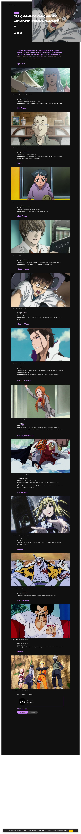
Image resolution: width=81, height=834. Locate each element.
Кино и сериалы (47, 5)
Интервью (62, 5)
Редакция (19, 26)
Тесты (35, 5)
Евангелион (24, 312)
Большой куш (24, 478)
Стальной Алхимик (26, 151)
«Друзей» (34, 427)
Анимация (40, 5)
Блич (22, 367)
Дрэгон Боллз (24, 643)
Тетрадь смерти (25, 259)
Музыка (57, 5)
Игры (53, 5)
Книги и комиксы (70, 5)
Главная (31, 5)
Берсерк (23, 98)
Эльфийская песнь (26, 206)
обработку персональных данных (52, 830)
